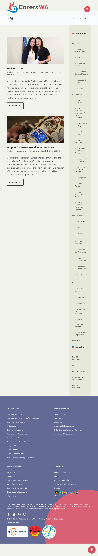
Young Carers (82, 178)
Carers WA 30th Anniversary (81, 259)
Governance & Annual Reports (81, 73)
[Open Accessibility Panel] (92, 550)
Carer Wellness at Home (79, 194)
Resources (81, 303)
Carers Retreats (78, 185)
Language (58, 519)
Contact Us (76, 341)
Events (79, 227)
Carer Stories (22, 72)
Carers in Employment (79, 141)
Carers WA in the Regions (81, 124)
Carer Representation (80, 160)
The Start (15, 523)
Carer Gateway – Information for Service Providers (80, 113)
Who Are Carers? (79, 290)
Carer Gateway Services (15, 414)
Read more (15, 105)
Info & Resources (62, 408)
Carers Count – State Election (17, 480)
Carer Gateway (78, 101)
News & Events (77, 215)
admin (11, 72)
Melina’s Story (15, 68)
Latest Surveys (78, 275)
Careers (80, 57)
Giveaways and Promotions (81, 267)
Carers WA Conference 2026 (81, 251)
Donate (80, 88)
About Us (75, 43)
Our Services (77, 94)
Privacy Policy (45, 519)
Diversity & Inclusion (80, 64)
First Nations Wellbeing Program (80, 150)
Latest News (31, 72)
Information (76, 283)
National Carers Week (79, 242)
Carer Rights (81, 297)
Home (72, 18)
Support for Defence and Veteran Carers (30, 147)
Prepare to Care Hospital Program (80, 169)
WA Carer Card (79, 234)
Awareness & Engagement (81, 333)
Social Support (78, 133)
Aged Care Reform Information (80, 311)
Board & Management (80, 50)
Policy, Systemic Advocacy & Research (79, 205)
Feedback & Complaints (80, 81)
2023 (81, 18)
